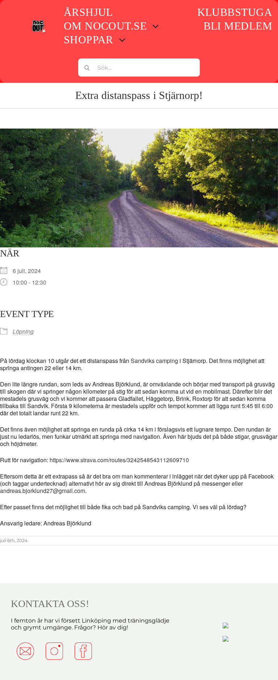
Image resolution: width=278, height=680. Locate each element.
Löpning (23, 331)
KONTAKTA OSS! (50, 603)
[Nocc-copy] (38, 21)
